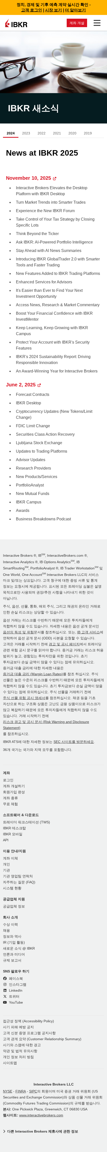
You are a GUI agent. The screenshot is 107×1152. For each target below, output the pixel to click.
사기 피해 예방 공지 (18, 1027)
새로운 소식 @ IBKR (19, 948)
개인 (6, 864)
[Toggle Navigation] (96, 23)
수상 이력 (10, 924)
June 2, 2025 (21, 384)
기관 (6, 870)
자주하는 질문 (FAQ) (19, 882)
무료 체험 (10, 804)
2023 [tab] (26, 133)
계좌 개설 (76, 23)
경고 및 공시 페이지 (64, 644)
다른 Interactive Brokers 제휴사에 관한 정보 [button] (42, 1131)
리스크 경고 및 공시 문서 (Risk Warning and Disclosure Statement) (46, 725)
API (5, 840)
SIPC (33, 1091)
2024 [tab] (11, 133)
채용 (6, 930)
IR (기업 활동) (14, 942)
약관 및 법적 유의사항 (20, 1051)
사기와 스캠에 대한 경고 (22, 1045)
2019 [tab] (88, 133)
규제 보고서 (12, 960)
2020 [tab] (72, 133)
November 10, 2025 (28, 178)
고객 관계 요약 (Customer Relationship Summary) (42, 1039)
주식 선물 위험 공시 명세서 (24, 698)
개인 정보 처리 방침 (18, 1057)
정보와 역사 (12, 936)
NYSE (7, 1091)
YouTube (15, 1002)
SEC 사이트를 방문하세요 (74, 742)
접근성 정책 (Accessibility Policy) (28, 1021)
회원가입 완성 (14, 792)
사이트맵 (10, 1063)
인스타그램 (17, 984)
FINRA (20, 1091)
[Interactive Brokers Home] (16, 23)
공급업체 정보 (14, 906)
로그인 (8, 780)
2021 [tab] (57, 133)
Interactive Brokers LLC (54, 1084)
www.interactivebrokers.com (41, 1115)
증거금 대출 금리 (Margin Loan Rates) (33, 674)
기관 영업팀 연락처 (18, 876)
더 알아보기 (75, 10)
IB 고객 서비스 (88, 632)
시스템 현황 (12, 888)
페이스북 (15, 978)
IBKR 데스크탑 (14, 828)
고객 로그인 (31, 10)
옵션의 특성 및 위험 (18, 632)
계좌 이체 (10, 858)
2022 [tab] (42, 133)
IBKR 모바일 (12, 834)
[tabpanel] (53, 336)
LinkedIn (15, 990)
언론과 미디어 (14, 954)
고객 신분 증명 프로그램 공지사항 (29, 1033)
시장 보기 (53, 10)
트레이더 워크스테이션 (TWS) (26, 822)
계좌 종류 (10, 798)
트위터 (13, 996)
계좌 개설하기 (14, 786)
